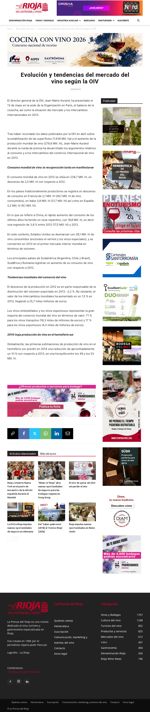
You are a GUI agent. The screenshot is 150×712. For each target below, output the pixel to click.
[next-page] (15, 539)
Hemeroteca (61, 626)
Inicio (10, 28)
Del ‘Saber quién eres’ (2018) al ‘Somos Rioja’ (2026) (50, 528)
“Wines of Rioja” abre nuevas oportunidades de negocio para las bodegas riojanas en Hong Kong (50, 490)
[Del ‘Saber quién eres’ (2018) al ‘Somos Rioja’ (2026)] (51, 512)
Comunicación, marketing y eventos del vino (84, 702)
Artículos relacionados (23, 453)
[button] (138, 20)
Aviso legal (60, 653)
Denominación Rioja (20, 20)
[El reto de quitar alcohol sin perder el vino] (82, 470)
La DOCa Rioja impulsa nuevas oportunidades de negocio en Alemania (20, 528)
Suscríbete (123, 20)
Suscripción (61, 631)
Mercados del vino (25, 28)
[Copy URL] (12, 433)
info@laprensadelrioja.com (23, 672)
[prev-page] (9, 539)
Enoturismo (105, 20)
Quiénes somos (63, 620)
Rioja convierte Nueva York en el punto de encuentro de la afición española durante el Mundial (19, 490)
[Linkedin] (56, 433)
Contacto (59, 648)
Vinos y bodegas (44, 20)
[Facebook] (23, 433)
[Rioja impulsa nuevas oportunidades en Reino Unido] (82, 512)
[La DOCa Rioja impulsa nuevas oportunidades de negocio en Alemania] (20, 512)
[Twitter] (34, 433)
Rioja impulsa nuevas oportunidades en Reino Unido (82, 528)
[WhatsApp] (45, 433)
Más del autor (48, 453)
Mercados (89, 20)
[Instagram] (19, 681)
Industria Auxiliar (67, 20)
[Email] (67, 433)
